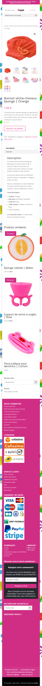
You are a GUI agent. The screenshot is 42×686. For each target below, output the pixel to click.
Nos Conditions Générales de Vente (15, 427)
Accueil (6, 26)
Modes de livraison (10, 477)
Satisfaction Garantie (10, 479)
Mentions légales (9, 430)
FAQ (5, 485)
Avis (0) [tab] (9, 152)
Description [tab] (10, 148)
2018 (6, 548)
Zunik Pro (7, 425)
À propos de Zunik (9, 406)
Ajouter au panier (14, 128)
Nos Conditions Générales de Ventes (20, 672)
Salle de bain (13, 26)
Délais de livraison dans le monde (14, 409)
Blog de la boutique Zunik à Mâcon (16, 552)
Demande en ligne (9, 482)
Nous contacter (8, 474)
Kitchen (34, 137)
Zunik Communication (10, 422)
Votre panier (8, 490)
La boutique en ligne (10, 417)
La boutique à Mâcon (10, 414)
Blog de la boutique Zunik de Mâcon (15, 419)
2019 (6, 550)
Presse (7, 556)
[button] (35, 34)
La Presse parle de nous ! (12, 412)
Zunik (36, 683)
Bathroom (28, 137)
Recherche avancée (10, 487)
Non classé (8, 554)
